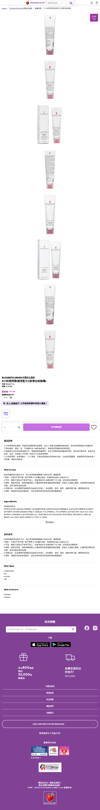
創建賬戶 (15, 403)
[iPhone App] (40, 646)
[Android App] (61, 646)
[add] (19, 427)
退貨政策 (50, 693)
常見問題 (50, 699)
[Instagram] (95, 628)
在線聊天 (50, 713)
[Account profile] (91, 3)
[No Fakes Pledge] (64, 753)
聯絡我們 (50, 706)
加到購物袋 (56, 427)
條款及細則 (55, 782)
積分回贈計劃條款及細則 (49, 785)
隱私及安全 (43, 782)
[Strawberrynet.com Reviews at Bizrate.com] (39, 755)
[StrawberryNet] (35, 2)
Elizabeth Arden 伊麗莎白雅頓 (18, 377)
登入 (8, 403)
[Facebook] (87, 628)
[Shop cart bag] (97, 3)
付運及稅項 (50, 686)
